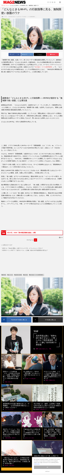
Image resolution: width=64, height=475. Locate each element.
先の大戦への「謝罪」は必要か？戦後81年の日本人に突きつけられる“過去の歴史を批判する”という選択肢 (47, 405)
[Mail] (55, 2)
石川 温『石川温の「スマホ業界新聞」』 (27, 16)
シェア (12, 54)
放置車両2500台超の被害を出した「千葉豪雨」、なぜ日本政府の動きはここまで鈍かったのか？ (16, 405)
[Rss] (52, 2)
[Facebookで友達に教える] (16, 317)
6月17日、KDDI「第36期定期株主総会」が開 (21, 232)
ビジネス (5, 16)
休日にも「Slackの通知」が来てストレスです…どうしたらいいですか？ (22, 248)
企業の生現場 (19, 274)
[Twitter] (50, 2)
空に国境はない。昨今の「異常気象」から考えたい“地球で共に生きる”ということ (31, 374)
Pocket (53, 54)
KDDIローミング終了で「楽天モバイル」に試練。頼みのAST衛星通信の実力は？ (25, 250)
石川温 (26, 274)
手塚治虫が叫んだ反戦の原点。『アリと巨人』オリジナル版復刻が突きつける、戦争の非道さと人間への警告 (31, 433)
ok (47, 467)
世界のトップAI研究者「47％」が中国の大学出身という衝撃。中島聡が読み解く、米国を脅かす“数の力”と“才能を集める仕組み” (11, 376)
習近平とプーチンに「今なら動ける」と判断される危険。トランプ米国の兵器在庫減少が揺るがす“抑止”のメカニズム (11, 433)
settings (47, 471)
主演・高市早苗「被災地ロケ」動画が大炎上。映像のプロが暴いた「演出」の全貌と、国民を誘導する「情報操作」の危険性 (52, 433)
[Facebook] (48, 2)
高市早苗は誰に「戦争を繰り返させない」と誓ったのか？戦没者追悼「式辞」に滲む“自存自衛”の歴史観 (46, 340)
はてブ (25, 54)
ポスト (40, 54)
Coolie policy (37, 464)
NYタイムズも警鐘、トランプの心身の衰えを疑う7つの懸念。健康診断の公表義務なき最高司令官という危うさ (52, 375)
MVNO (4, 274)
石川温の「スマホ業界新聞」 (44, 67)
